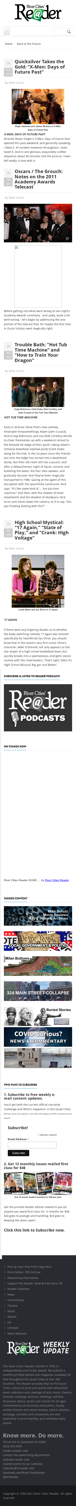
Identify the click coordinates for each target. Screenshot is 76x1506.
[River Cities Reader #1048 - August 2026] (38, 813)
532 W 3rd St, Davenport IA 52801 (24, 1442)
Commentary (15, 1300)
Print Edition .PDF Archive (24, 1272)
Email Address (18, 1139)
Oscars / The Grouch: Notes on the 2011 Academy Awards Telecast (39, 179)
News (11, 1294)
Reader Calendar (18, 1289)
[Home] (38, 13)
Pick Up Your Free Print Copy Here (29, 1267)
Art (9, 1322)
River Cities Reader (57, 880)
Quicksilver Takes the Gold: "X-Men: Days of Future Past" (40, 66)
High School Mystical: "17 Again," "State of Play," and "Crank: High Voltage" (42, 530)
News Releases (17, 1333)
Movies (12, 1316)
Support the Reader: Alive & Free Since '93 (34, 1283)
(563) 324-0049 (12, 1446)
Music (11, 1311)
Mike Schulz (16, 83)
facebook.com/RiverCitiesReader (24, 1472)
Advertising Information (22, 1278)
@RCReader (10, 1477)
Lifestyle (12, 1328)
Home (8, 44)
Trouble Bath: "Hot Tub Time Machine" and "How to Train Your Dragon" (41, 352)
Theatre (12, 1305)
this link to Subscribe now (39, 1230)
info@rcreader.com (15, 1451)
